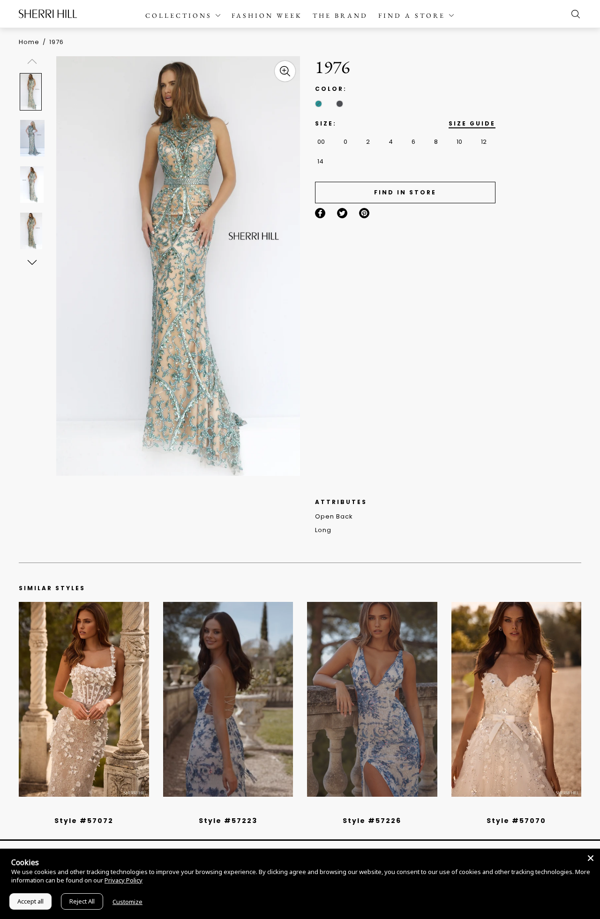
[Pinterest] (364, 213)
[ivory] (506, 808)
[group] (34, 91)
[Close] (590, 858)
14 (320, 161)
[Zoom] (285, 71)
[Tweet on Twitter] (342, 213)
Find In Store (405, 192)
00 (321, 141)
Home (29, 41)
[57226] (372, 699)
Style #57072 (83, 820)
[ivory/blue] (224, 808)
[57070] (516, 699)
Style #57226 (372, 820)
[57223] (228, 699)
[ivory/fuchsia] (231, 808)
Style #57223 (228, 820)
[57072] (84, 699)
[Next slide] (32, 261)
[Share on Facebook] (320, 213)
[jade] (318, 103)
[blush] (87, 808)
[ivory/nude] (94, 808)
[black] (73, 808)
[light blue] (80, 808)
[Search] (573, 14)
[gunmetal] (339, 103)
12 (484, 141)
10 (459, 141)
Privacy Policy (123, 880)
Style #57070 (516, 820)
